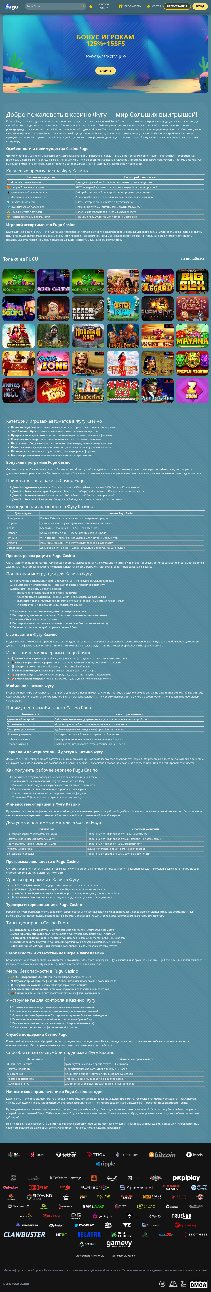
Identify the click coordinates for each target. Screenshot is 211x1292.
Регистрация (177, 6)
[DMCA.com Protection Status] (198, 1284)
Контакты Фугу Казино (123, 1255)
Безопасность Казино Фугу (90, 1255)
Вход (200, 6)
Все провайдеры (192, 259)
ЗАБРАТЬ (106, 71)
